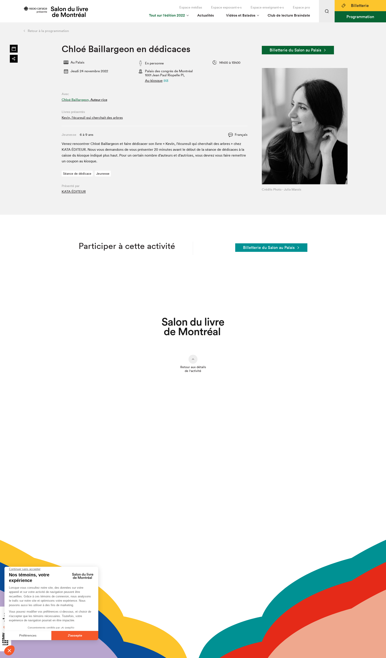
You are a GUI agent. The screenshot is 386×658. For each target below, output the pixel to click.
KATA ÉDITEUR (74, 191)
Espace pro (301, 7)
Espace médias (190, 7)
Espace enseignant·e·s (267, 7)
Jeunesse (102, 174)
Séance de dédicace (77, 174)
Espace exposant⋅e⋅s (226, 7)
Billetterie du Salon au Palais (295, 50)
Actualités (205, 15)
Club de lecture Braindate (289, 15)
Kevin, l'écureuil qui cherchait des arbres (92, 117)
